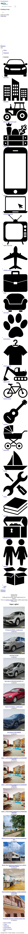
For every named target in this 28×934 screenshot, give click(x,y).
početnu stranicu (9, 599)
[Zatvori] (2, 47)
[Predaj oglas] (3, 591)
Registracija (6, 1)
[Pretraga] (15, 6)
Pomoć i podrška (7, 922)
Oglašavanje (6, 925)
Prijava (2, 1)
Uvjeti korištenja (7, 927)
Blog (4, 587)
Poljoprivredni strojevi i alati (9, 121)
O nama (5, 924)
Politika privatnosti (7, 929)
